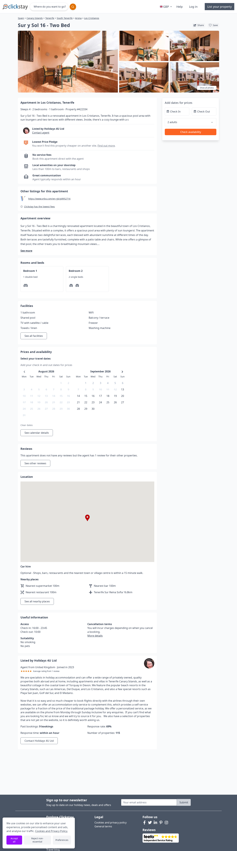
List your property (219, 7)
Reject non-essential (37, 840)
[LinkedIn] (155, 822)
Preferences (61, 840)
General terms (103, 826)
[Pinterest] (161, 822)
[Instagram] (166, 822)
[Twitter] (150, 822)
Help (179, 7)
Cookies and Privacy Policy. (51, 831)
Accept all (14, 840)
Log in (193, 7)
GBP (166, 7)
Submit (183, 802)
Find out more (106, 145)
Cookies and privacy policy (110, 822)
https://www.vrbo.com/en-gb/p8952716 (49, 198)
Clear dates (26, 425)
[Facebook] (144, 822)
